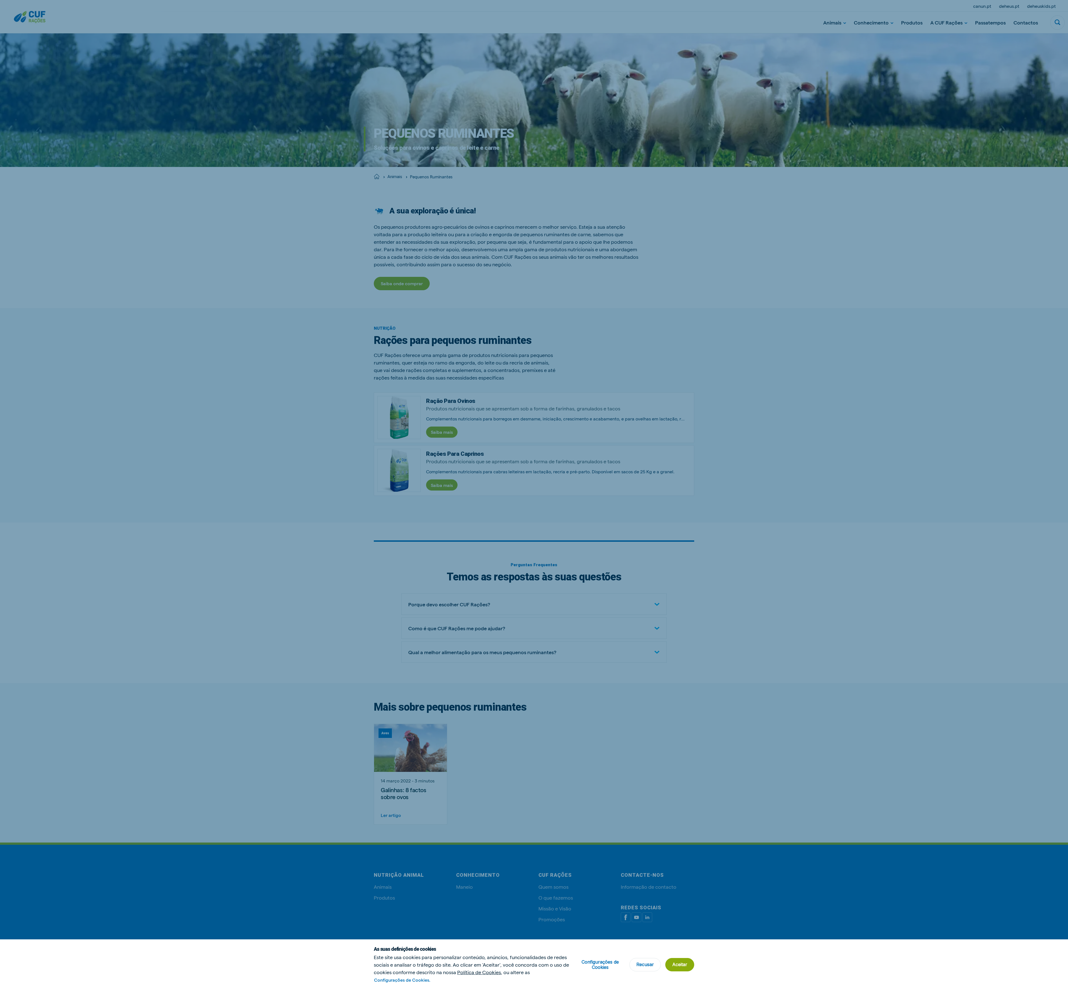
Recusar (645, 964)
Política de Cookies (479, 972)
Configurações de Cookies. (402, 979)
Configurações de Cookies (600, 964)
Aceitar (679, 964)
